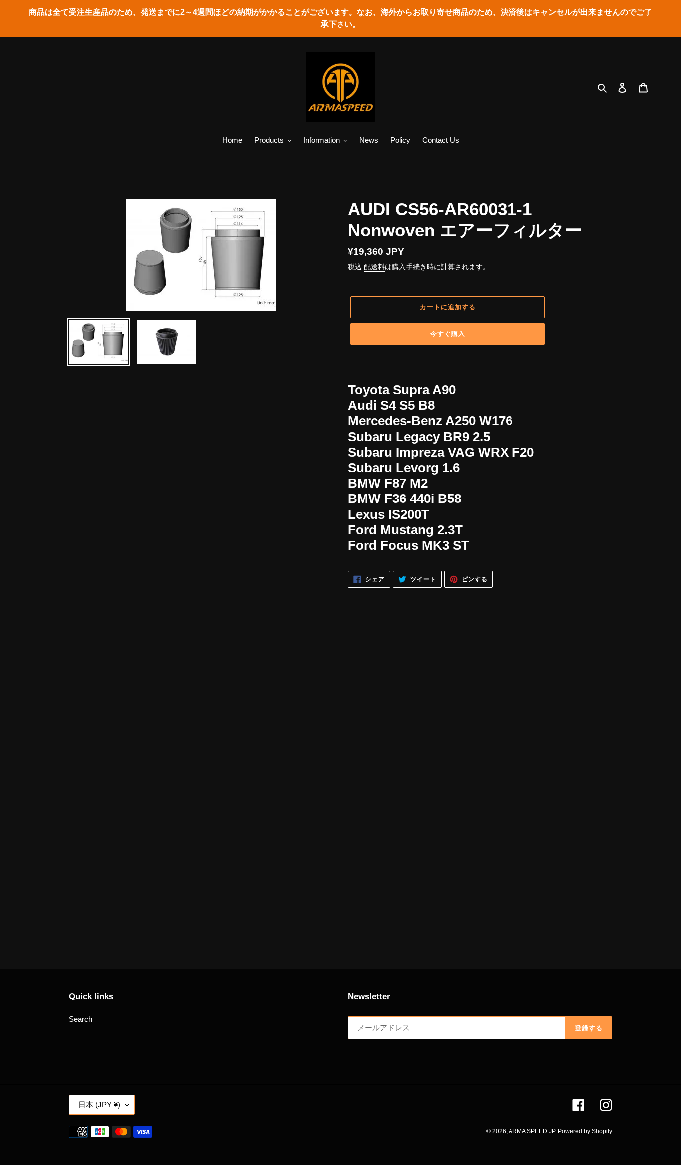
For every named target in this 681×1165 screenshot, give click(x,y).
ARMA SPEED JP (532, 1131)
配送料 (374, 267)
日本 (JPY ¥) (99, 1104)
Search (80, 1019)
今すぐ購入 (447, 333)
